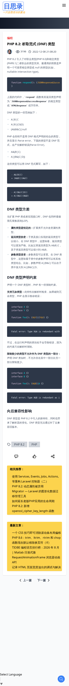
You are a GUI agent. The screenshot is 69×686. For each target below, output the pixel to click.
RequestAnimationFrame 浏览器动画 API (36, 559)
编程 (10, 38)
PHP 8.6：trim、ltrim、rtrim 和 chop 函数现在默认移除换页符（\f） (36, 540)
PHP (34, 444)
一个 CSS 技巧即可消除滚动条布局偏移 (36, 533)
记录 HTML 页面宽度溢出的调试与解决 (36, 567)
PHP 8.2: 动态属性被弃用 (28, 486)
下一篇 (42, 580)
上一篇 (27, 580)
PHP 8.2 (19, 444)
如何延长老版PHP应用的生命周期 (33, 501)
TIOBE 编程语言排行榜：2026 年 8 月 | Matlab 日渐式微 (35, 550)
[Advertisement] (34, 616)
